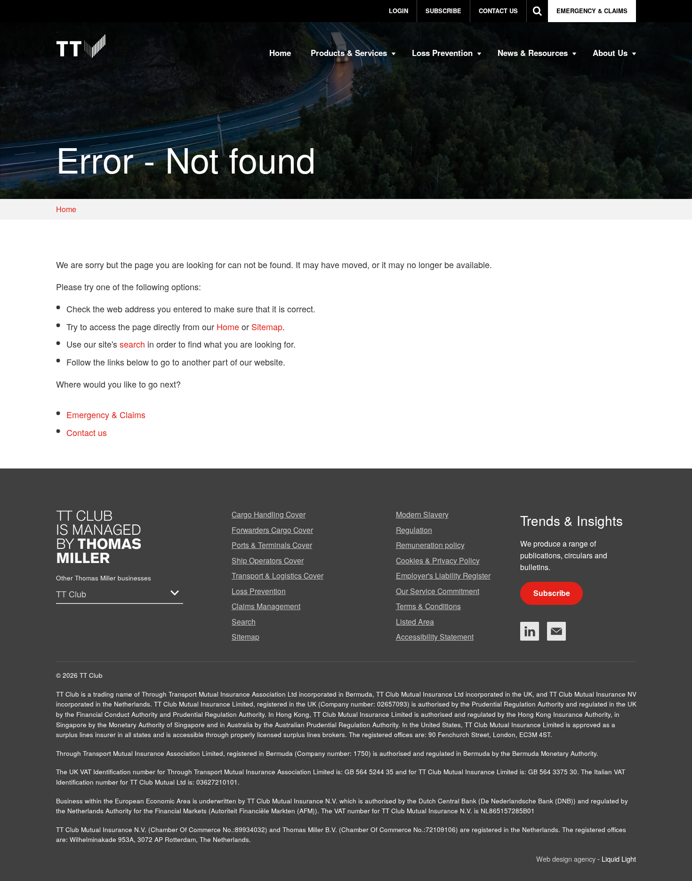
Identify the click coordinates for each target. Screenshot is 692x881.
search (132, 344)
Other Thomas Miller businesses (103, 577)
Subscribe (551, 592)
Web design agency (566, 859)
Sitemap (266, 326)
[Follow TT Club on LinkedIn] (529, 631)
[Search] (537, 11)
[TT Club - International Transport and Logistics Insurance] (81, 46)
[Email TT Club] (556, 631)
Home (228, 326)
